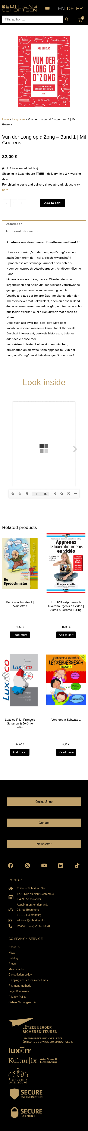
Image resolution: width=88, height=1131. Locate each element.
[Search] (66, 19)
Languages (18, 119)
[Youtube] (43, 865)
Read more (20, 634)
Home (5, 119)
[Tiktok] (77, 865)
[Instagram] (27, 865)
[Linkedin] (60, 865)
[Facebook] (10, 865)
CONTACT (16, 880)
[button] (47, 8)
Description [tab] (14, 223)
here (5, 190)
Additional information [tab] (22, 231)
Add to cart (52, 203)
